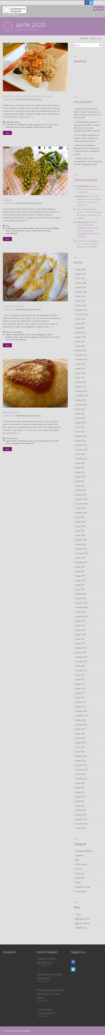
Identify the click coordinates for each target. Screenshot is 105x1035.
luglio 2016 (80, 733)
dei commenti (83, 923)
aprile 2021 (80, 481)
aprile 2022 (80, 427)
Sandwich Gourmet (83, 887)
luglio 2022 (80, 413)
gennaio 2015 (81, 814)
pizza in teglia (38, 441)
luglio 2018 (80, 625)
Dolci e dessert (81, 864)
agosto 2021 (80, 463)
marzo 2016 (80, 751)
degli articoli (82, 918)
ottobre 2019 (80, 557)
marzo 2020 (80, 535)
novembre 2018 (82, 607)
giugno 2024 (80, 332)
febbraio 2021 (81, 490)
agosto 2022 (80, 409)
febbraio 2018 (81, 648)
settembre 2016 (81, 724)
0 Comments (37, 99)
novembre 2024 (82, 314)
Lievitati (9, 438)
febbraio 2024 (81, 350)
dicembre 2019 (81, 548)
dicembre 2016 (81, 711)
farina (8, 441)
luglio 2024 (80, 328)
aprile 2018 (80, 639)
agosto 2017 (80, 675)
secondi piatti (21, 339)
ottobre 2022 (80, 400)
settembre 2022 (81, 404)
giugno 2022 (80, 418)
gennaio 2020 (81, 544)
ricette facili (36, 231)
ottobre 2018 (80, 612)
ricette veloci (46, 231)
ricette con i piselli (12, 231)
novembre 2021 (82, 449)
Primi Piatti (10, 122)
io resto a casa (46, 125)
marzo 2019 (80, 589)
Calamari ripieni (13, 306)
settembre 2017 (81, 670)
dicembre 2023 (81, 355)
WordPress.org (81, 927)
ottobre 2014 (80, 828)
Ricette (17, 122)
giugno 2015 (80, 792)
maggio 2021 (81, 476)
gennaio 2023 (81, 386)
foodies (30, 125)
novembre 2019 (82, 553)
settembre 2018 (81, 616)
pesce (55, 125)
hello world (81, 209)
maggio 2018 (81, 634)
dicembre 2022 (81, 391)
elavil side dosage (83, 241)
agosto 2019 (80, 566)
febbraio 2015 (81, 810)
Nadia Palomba (23, 99)
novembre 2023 (82, 359)
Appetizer (79, 855)
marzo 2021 (80, 485)
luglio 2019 (80, 571)
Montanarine (11, 412)
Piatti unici (80, 873)
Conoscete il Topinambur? (46, 1011)
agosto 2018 (80, 621)
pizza (30, 441)
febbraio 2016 (81, 756)
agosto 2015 (80, 783)
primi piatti (10, 127)
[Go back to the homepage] (14, 9)
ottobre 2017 (80, 666)
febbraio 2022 (81, 436)
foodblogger (21, 125)
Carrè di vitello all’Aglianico (46, 960)
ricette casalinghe (26, 127)
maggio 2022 (81, 422)
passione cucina (12, 337)
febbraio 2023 (81, 382)
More (7, 133)
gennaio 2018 (81, 652)
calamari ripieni (18, 335)
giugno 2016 (80, 738)
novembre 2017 (82, 661)
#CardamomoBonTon (84, 851)
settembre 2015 (81, 778)
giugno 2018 (80, 630)
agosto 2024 (80, 323)
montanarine (22, 441)
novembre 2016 (82, 715)
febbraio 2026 (81, 282)
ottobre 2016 (80, 720)
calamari (9, 335)
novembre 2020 (82, 503)
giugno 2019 (80, 575)
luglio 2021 (80, 467)
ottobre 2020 (80, 508)
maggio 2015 (81, 796)
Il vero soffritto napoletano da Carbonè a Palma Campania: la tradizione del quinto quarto (86, 138)
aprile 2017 (80, 693)
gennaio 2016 (81, 760)
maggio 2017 (81, 688)
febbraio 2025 (81, 305)
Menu (100, 8)
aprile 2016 (80, 747)
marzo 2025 (80, 301)
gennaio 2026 (81, 287)
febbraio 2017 (81, 702)
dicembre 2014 (81, 819)
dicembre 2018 (81, 602)
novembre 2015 (82, 769)
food (14, 125)
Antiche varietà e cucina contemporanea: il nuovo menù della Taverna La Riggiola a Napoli (88, 161)
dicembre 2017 (81, 657)
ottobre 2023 (80, 364)
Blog (7, 226)
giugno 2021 (80, 472)
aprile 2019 (80, 584)
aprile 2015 (80, 801)
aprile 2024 (80, 341)
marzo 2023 (80, 377)
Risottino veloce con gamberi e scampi (28, 96)
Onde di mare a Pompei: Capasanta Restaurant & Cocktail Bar (88, 244)
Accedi (78, 914)
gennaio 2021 (81, 494)
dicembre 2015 (81, 765)
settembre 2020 (81, 512)
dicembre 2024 (81, 310)
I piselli (7, 200)
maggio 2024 (81, 337)
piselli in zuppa (34, 228)
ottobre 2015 (80, 774)
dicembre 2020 (81, 499)
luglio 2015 (80, 787)
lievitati (13, 441)
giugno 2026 (80, 269)
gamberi (37, 125)
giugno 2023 (80, 368)
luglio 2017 (80, 679)
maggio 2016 (81, 742)
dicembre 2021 (81, 445)
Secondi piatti (17, 332)
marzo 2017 (80, 697)
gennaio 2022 (81, 440)
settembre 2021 (81, 458)
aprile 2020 (80, 530)
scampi (49, 127)
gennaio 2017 (81, 706)
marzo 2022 (80, 431)
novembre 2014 (82, 823)
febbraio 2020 (81, 539)
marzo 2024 (80, 346)
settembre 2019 (81, 562)
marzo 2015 (80, 805)
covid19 (8, 125)
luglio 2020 (80, 517)
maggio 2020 (81, 526)
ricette (16, 127)
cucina (27, 335)
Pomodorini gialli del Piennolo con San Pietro (50, 993)
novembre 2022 (82, 395)
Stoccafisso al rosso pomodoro (50, 976)
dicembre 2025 (81, 292)
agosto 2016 (80, 729)
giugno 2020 (80, 521)
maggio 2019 (81, 580)
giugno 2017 (80, 684)
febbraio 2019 (81, 593)
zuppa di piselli (11, 233)
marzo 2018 (80, 643)
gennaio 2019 (81, 598)
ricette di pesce (39, 127)
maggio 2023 (81, 373)
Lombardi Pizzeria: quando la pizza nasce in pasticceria (89, 189)
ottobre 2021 (80, 454)
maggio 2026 (81, 273)
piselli (25, 228)
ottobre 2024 (80, 319)
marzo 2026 (80, 278)
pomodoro (49, 441)
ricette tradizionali (26, 443)
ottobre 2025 (80, 296)
